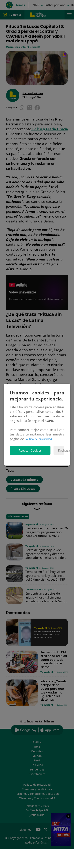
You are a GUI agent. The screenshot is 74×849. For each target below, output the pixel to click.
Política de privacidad (38, 439)
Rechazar (61, 450)
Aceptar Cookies (30, 450)
